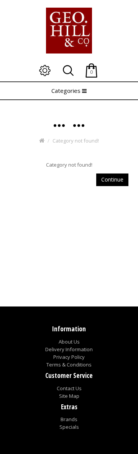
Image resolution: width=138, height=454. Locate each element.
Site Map (69, 395)
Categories (66, 90)
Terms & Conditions (69, 364)
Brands (69, 419)
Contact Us (69, 388)
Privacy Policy (69, 356)
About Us (69, 341)
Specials (69, 426)
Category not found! (76, 140)
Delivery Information (69, 349)
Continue (112, 179)
